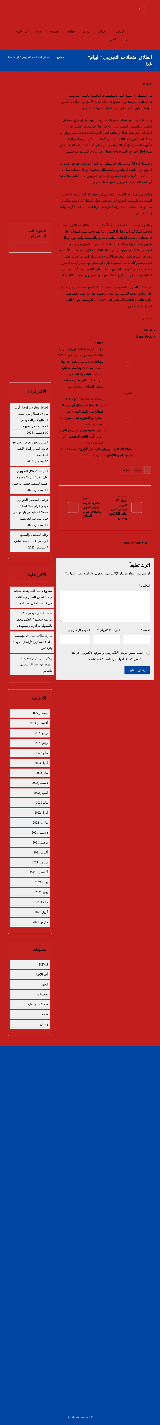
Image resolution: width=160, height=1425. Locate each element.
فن (69, 1081)
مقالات (67, 1093)
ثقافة (105, 1087)
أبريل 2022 (41, 812)
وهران (126, 470)
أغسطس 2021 (38, 872)
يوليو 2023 (41, 733)
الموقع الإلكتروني (79, 630)
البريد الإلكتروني (108, 630)
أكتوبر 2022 (41, 792)
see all (98, 399)
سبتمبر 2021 (40, 862)
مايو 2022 (42, 802)
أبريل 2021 (41, 912)
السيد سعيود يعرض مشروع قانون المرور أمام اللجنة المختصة (33, 122)
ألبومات (104, 1093)
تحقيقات (42, 994)
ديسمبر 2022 (40, 782)
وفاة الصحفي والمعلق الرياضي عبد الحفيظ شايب (32, 179)
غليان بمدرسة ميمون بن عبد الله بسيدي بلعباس (36, 664)
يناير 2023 (42, 772)
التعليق (144, 585)
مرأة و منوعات (63, 1087)
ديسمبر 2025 (40, 713)
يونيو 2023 (41, 743)
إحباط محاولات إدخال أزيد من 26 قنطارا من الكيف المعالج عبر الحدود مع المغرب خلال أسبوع (82, 411)
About (148, 330)
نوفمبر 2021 (40, 842)
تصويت (24, 365)
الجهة (44, 984)
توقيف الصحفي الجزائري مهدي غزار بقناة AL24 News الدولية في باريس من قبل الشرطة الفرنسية (30, 509)
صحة (45, 1014)
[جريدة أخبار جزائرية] (142, 9)
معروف (47, 590)
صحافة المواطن (38, 1004)
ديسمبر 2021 (40, 832)
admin (99, 342)
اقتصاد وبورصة (100, 1075)
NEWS (43, 964)
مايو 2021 (42, 902)
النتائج (39, 365)
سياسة (104, 1062)
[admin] (127, 364)
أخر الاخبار (41, 974)
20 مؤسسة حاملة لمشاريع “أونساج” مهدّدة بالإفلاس (32, 642)
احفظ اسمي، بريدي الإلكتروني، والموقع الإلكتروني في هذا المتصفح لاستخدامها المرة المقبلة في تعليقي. (107, 656)
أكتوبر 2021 (41, 852)
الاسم (145, 630)
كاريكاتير (104, 1081)
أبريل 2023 (41, 762)
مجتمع (138, 470)
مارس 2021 (40, 922)
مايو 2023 (42, 752)
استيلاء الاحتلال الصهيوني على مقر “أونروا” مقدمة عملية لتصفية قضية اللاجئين (30, 477)
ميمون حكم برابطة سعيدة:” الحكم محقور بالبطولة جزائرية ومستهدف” (33, 619)
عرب (68, 1075)
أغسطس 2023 (38, 723)
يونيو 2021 (41, 892)
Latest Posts (144, 336)
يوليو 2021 (41, 882)
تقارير (68, 1062)
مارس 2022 (40, 822)
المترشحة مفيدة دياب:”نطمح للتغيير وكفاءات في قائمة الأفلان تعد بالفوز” (33, 597)
